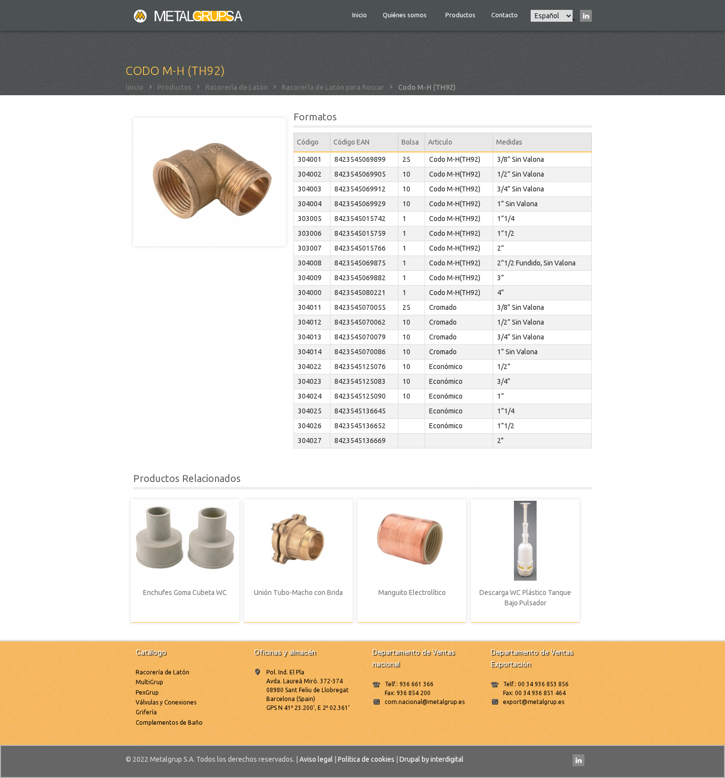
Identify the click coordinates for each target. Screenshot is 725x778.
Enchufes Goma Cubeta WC (185, 592)
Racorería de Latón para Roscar (333, 87)
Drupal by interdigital (431, 759)
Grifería (146, 712)
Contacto (504, 14)
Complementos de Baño (169, 722)
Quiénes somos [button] (405, 14)
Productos (460, 14)
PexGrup (147, 692)
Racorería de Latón (236, 87)
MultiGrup (149, 682)
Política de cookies (366, 759)
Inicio (359, 14)
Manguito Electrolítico (412, 592)
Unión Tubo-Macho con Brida (298, 592)
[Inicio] (189, 15)
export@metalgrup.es (533, 702)
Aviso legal (316, 759)
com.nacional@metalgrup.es (425, 702)
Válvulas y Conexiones (166, 702)
